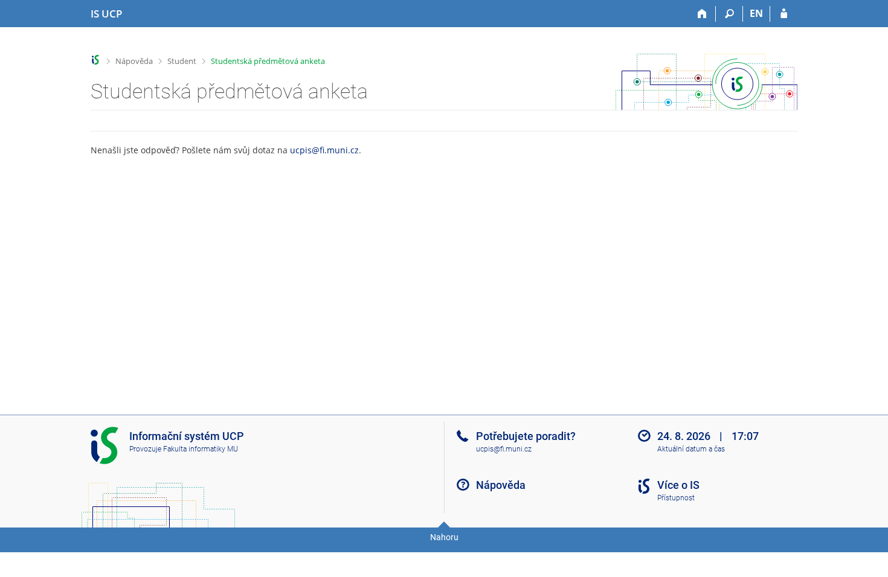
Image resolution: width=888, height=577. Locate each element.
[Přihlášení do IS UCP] (783, 14)
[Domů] (702, 14)
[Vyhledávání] (729, 14)
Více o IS (678, 485)
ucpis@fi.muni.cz (324, 150)
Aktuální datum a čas (691, 449)
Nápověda (134, 61)
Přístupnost (676, 498)
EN (756, 13)
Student (181, 61)
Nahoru (444, 537)
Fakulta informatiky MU (200, 449)
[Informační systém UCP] (96, 60)
